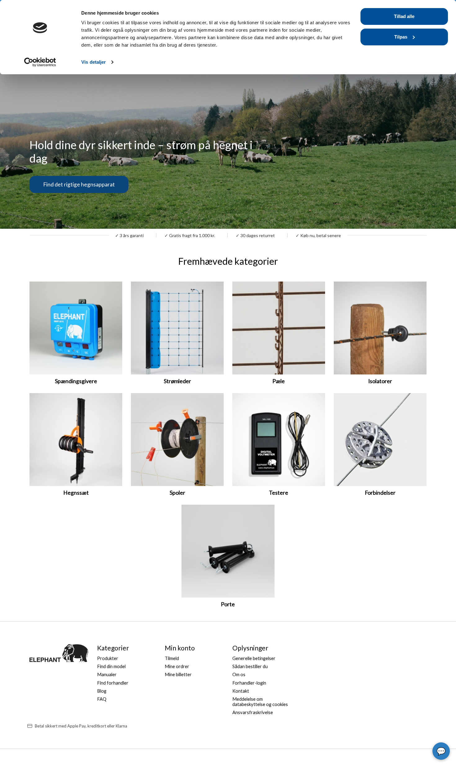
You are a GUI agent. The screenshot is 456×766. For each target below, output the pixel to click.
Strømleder (177, 381)
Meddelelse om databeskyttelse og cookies (260, 701)
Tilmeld (172, 658)
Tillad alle (404, 16)
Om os (238, 674)
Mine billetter (178, 674)
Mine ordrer (177, 666)
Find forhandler (112, 683)
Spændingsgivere (76, 381)
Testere (278, 492)
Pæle (278, 381)
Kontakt (240, 691)
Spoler (177, 492)
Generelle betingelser (253, 658)
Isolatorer (380, 381)
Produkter (107, 658)
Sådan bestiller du (250, 666)
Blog (101, 691)
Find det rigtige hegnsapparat (79, 184)
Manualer (107, 674)
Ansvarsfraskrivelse (252, 712)
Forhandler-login (249, 683)
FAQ (101, 699)
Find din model (111, 666)
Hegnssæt (76, 492)
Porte (228, 604)
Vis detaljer (93, 62)
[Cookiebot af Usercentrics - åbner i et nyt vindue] (40, 62)
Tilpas (400, 36)
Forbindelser (380, 492)
